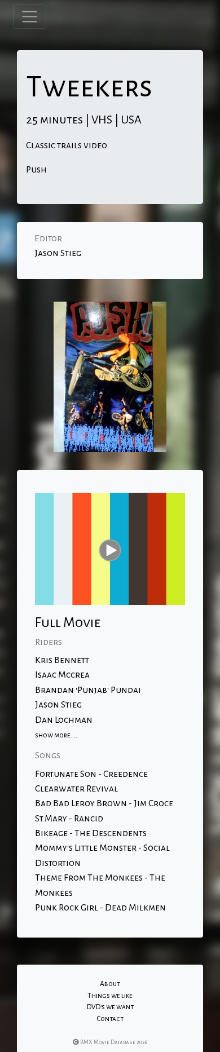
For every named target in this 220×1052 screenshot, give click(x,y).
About (110, 984)
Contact (110, 1019)
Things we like (110, 996)
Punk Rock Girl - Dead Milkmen (100, 908)
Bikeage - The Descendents (91, 833)
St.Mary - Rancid (69, 819)
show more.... (56, 735)
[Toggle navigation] (29, 17)
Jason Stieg (57, 253)
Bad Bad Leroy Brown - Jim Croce (104, 803)
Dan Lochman (64, 720)
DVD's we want (110, 1007)
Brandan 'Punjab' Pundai (88, 690)
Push (36, 170)
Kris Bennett (62, 660)
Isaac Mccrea (62, 675)
